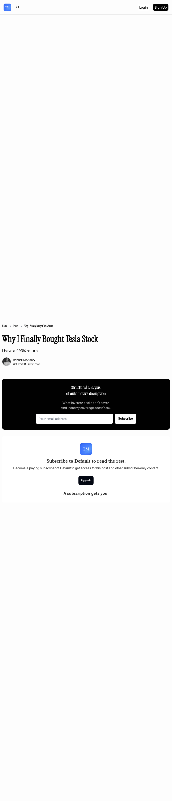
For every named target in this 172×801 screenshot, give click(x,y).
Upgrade (86, 480)
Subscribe (125, 418)
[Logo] (7, 7)
